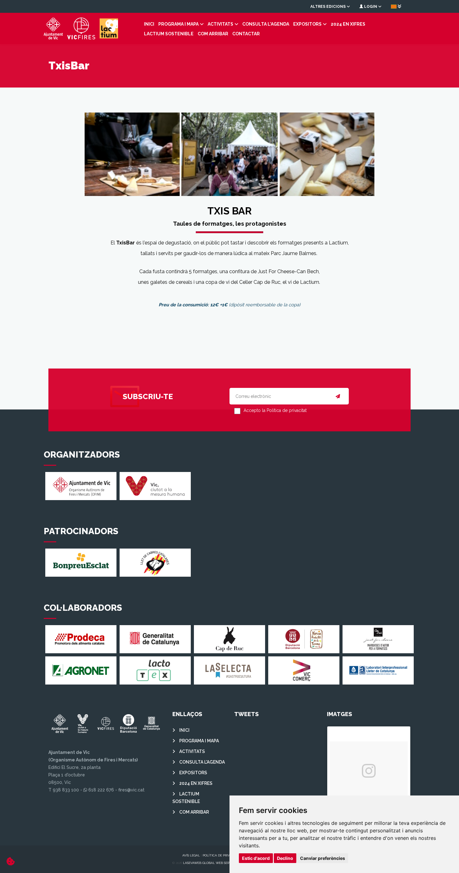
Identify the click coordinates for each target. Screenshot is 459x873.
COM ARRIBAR (213, 33)
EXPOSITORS (307, 24)
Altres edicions (328, 6)
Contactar (246, 33)
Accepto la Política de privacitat (275, 410)
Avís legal (191, 855)
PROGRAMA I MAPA (178, 24)
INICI (149, 24)
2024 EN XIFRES (348, 24)
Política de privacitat (222, 855)
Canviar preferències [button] (322, 858)
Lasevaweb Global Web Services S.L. (213, 863)
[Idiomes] (396, 6)
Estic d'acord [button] (256, 858)
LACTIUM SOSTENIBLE (169, 33)
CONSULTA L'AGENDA (265, 24)
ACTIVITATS (220, 24)
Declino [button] (285, 858)
